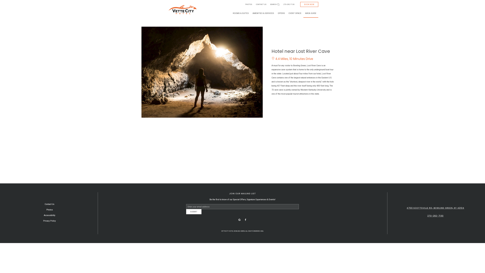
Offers (281, 13)
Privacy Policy (49, 222)
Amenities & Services (263, 13)
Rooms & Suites (241, 13)
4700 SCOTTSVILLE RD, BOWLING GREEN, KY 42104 (435, 208)
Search (273, 4)
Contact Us (261, 4)
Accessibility (49, 216)
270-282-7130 (289, 4)
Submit (193, 214)
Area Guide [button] (310, 13)
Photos (248, 4)
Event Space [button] (295, 13)
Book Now (309, 4)
